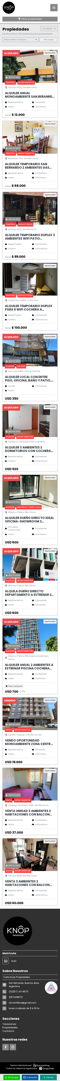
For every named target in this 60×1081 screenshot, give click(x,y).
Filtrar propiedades (31, 19)
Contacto (8, 1031)
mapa (50, 39)
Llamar (49, 1077)
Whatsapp (13, 1077)
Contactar (32, 1077)
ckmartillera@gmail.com (22, 1002)
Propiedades (10, 1027)
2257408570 (16, 997)
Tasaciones (9, 1024)
